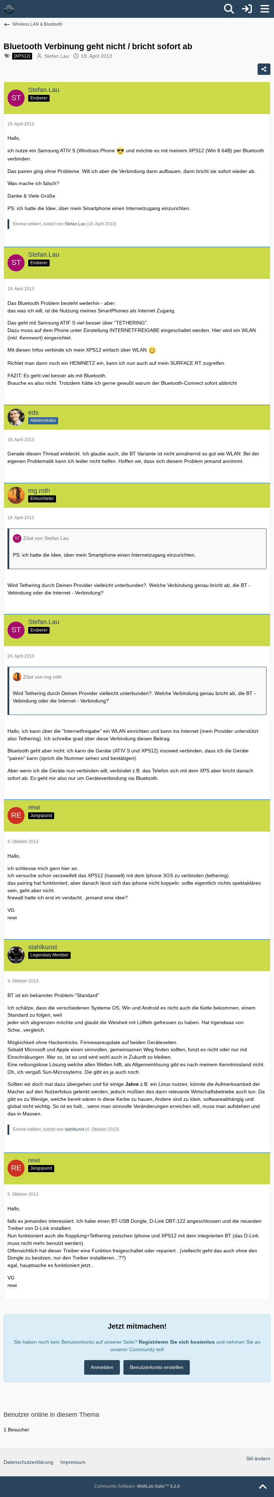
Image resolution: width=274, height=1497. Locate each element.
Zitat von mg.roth (42, 677)
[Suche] (229, 9)
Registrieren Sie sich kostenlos (177, 1342)
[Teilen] (264, 69)
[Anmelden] (247, 9)
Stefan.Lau (56, 56)
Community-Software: (137, 1486)
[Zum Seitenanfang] (262, 1487)
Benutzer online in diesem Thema (51, 1414)
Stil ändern (258, 1458)
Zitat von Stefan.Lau (46, 538)
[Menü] (265, 9)
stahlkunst (74, 1129)
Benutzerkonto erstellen (156, 1367)
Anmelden (102, 1367)
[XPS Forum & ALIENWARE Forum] (9, 9)
